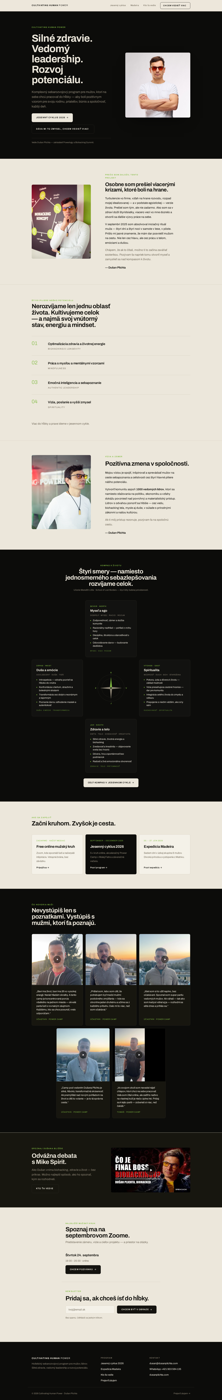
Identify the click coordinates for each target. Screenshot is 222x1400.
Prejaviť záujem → (182, 1393)
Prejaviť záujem (109, 1380)
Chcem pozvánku (81, 1269)
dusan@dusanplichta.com (164, 1363)
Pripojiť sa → (42, 867)
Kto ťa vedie (149, 5)
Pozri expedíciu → (153, 867)
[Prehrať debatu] (150, 1170)
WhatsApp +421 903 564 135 (165, 1369)
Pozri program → (98, 867)
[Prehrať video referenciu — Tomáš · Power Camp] (138, 1054)
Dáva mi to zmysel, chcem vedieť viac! (62, 129)
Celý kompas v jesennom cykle (109, 782)
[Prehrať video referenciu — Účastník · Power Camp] (57, 959)
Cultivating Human (50, 5)
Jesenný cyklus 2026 (50, 117)
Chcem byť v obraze (135, 1309)
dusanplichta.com (159, 1374)
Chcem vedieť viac (174, 5)
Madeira (135, 5)
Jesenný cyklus (118, 5)
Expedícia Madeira (111, 1369)
